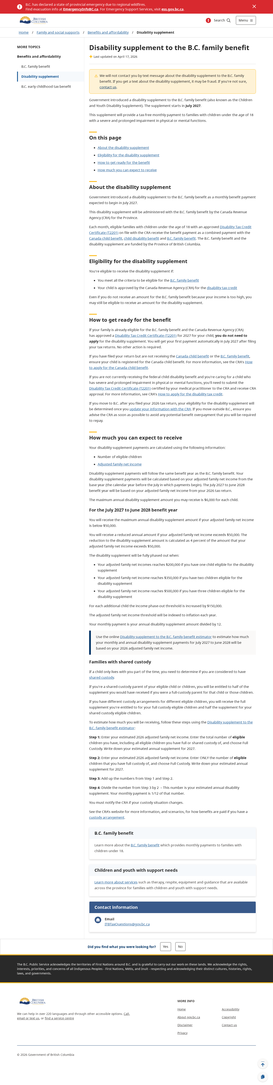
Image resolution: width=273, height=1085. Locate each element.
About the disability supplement (123, 147)
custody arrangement (106, 817)
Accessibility (230, 1009)
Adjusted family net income (120, 464)
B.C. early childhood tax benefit (46, 86)
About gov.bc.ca (188, 1017)
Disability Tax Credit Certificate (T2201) (146, 335)
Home (24, 32)
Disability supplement (40, 76)
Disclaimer (185, 1025)
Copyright (229, 1017)
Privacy (182, 1033)
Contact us (229, 1025)
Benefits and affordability (108, 32)
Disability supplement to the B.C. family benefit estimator (166, 636)
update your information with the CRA (160, 409)
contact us (108, 87)
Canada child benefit (105, 238)
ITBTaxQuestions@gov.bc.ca (127, 924)
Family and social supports (58, 32)
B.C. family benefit (35, 66)
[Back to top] (263, 1063)
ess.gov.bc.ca (172, 9)
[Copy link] (263, 1077)
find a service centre (59, 1018)
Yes (165, 946)
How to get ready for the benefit (124, 162)
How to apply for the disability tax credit (190, 394)
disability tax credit (222, 287)
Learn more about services (116, 882)
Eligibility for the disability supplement (128, 155)
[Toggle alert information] (208, 20)
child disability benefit (141, 238)
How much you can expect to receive (127, 170)
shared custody (101, 677)
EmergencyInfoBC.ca (80, 9)
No (180, 946)
